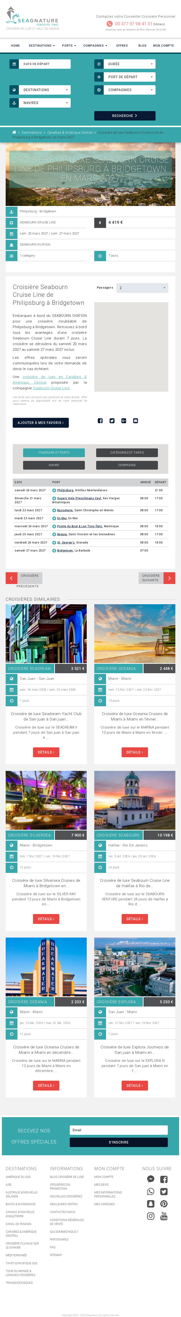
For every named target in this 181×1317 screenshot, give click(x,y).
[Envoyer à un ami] (135, 421)
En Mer (62, 518)
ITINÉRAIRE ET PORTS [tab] (54, 452)
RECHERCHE (122, 116)
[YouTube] (164, 1216)
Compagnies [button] (94, 45)
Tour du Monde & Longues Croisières (20, 1273)
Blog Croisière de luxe (67, 1177)
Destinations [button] (41, 45)
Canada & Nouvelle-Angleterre (20, 1214)
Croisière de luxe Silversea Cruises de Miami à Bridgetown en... (46, 883)
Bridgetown (65, 550)
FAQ (52, 1247)
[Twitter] (164, 1191)
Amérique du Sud (18, 1177)
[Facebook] (164, 1179)
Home (15, 45)
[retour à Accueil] (14, 132)
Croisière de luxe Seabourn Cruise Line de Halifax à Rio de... (135, 883)
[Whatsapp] (151, 1190)
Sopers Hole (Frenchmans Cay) (79, 498)
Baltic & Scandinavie (21, 1204)
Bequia (62, 534)
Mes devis (101, 1184)
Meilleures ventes (64, 1204)
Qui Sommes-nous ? (64, 1231)
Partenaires (59, 1239)
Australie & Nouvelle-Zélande (22, 1194)
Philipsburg (65, 490)
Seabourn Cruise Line (51, 388)
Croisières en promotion (60, 1186)
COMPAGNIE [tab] (127, 465)
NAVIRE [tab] (54, 465)
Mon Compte (163, 45)
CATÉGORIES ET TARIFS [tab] (127, 452)
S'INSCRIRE (119, 1142)
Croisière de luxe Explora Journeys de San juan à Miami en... (135, 1050)
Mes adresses (104, 1204)
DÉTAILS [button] (45, 752)
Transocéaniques (19, 1283)
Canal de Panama (19, 1224)
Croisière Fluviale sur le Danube (22, 1245)
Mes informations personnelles (108, 1194)
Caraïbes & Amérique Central (21, 1233)
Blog (143, 45)
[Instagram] (151, 1215)
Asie (9, 1184)
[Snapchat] (151, 1203)
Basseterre (65, 510)
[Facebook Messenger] (151, 1178)
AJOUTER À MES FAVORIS (40, 423)
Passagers (105, 287)
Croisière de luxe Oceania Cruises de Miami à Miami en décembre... (46, 1050)
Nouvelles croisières (66, 1196)
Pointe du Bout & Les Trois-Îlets (79, 526)
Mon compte (103, 1177)
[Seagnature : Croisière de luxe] (46, 16)
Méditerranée (16, 1255)
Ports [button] (68, 45)
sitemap (56, 1255)
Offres (122, 45)
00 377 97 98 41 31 (133, 23)
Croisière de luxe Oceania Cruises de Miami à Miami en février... (135, 716)
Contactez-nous (62, 1212)
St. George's (66, 542)
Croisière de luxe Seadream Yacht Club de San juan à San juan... (46, 716)
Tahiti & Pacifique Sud (21, 1263)
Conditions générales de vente (67, 1222)
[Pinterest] (164, 1204)
